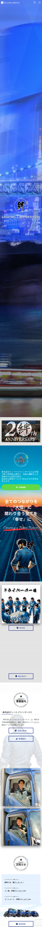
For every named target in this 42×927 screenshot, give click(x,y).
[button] (3, 430)
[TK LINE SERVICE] (10, 2)
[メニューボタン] (39, 2)
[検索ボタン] (34, 2)
